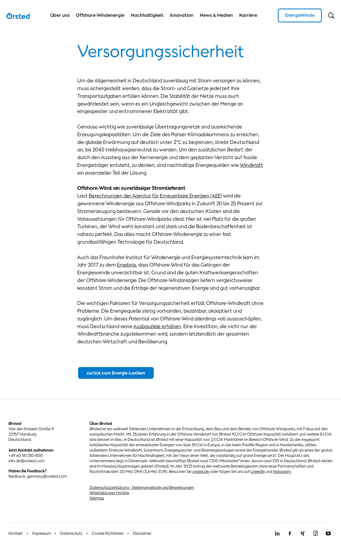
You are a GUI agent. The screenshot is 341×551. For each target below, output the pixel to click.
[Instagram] (315, 533)
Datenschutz (71, 533)
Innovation (181, 15)
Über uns (60, 15)
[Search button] (331, 15)
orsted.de (200, 471)
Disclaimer (142, 533)
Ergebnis (126, 265)
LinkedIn (257, 471)
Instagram (282, 471)
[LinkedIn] (277, 533)
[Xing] (302, 533)
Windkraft (251, 165)
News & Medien (216, 15)
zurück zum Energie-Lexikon (116, 373)
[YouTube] (328, 533)
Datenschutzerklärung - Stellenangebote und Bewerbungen (142, 487)
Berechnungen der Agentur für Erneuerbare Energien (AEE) (155, 196)
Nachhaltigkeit (147, 15)
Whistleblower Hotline (109, 492)
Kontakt (16, 533)
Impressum (41, 533)
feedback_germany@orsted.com (38, 476)
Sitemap (97, 498)
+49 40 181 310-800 (26, 455)
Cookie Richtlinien (108, 533)
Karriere (248, 15)
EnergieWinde (300, 15)
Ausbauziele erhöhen (157, 326)
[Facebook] (290, 533)
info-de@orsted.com (26, 461)
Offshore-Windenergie (100, 15)
